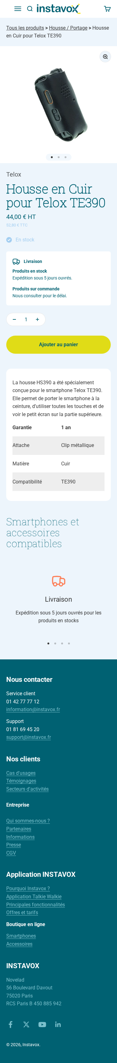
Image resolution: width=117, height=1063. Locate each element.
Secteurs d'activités (27, 789)
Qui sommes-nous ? (28, 821)
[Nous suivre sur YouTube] (42, 1024)
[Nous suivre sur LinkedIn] (58, 1024)
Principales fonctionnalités (35, 905)
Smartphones (21, 936)
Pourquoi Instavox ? (28, 888)
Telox (13, 174)
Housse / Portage (68, 28)
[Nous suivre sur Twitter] (26, 1024)
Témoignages (21, 781)
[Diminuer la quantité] (14, 319)
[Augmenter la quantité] (37, 319)
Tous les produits (25, 28)
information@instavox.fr (33, 709)
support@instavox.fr (28, 737)
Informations (20, 837)
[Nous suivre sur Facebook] (10, 1024)
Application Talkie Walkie (33, 897)
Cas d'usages (21, 773)
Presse (13, 845)
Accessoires (19, 944)
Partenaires (18, 829)
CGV (11, 853)
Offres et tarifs (22, 912)
